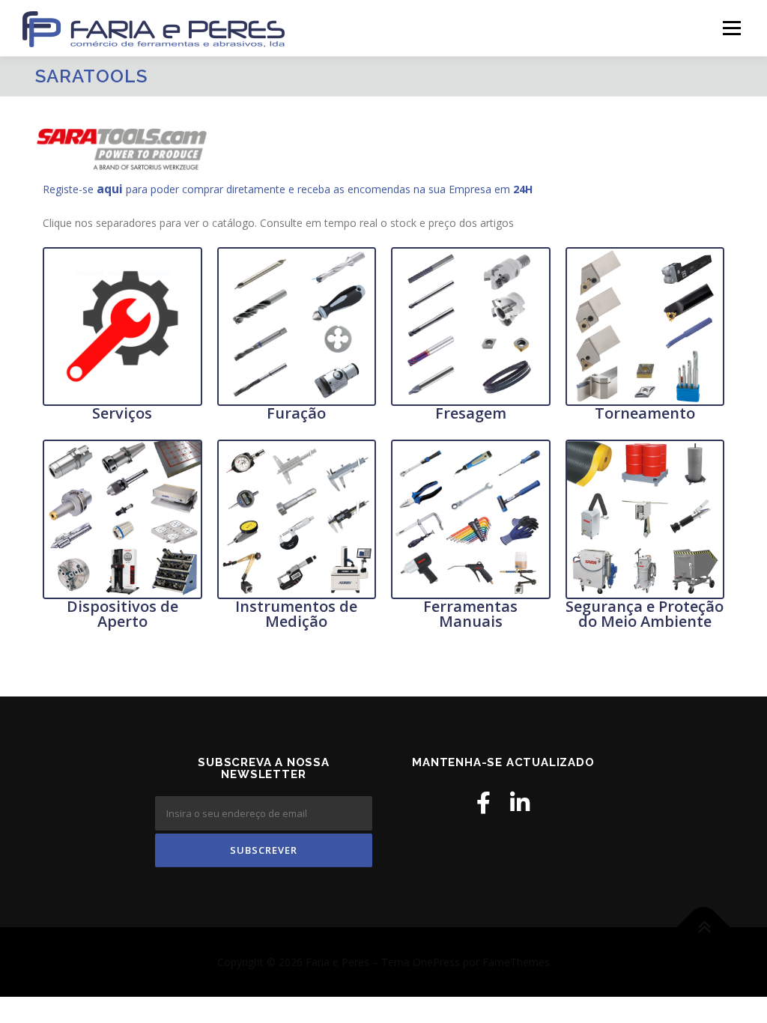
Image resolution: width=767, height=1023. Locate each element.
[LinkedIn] (520, 802)
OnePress (436, 962)
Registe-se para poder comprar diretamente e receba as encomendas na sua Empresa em (288, 189)
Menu (731, 28)
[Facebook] (483, 802)
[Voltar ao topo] (703, 926)
